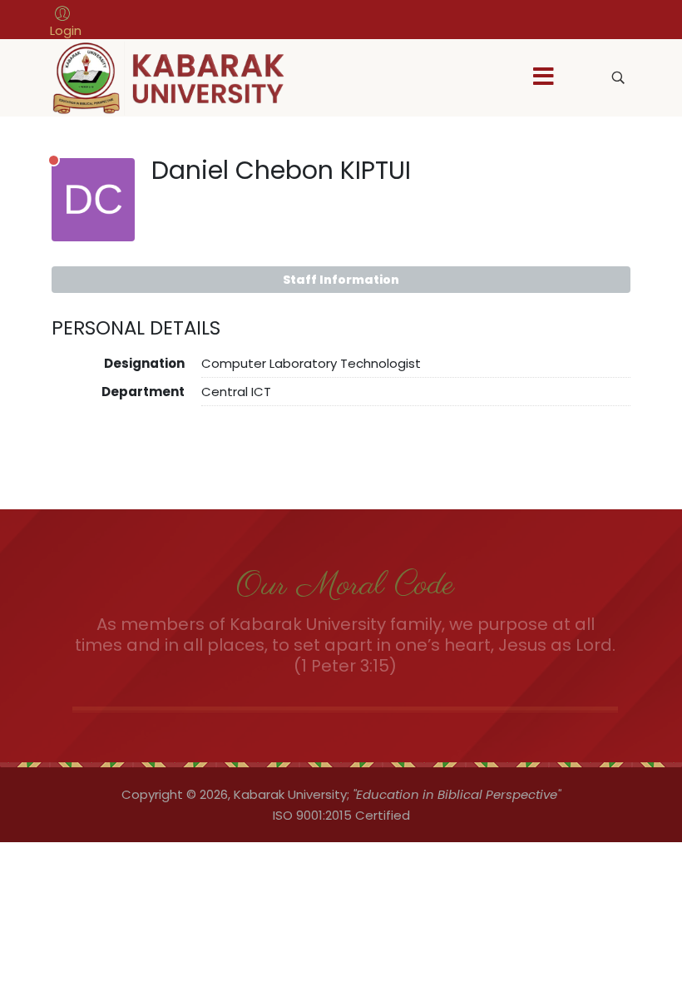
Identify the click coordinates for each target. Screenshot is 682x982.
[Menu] (543, 78)
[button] (66, 21)
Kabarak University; (291, 794)
